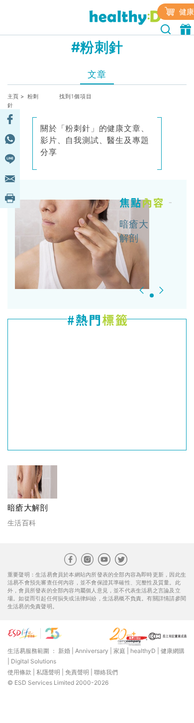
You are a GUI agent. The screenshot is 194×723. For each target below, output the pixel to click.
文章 (97, 74)
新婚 (64, 650)
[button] (143, 290)
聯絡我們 (106, 672)
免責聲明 (77, 672)
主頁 (13, 96)
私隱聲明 (48, 672)
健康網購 (173, 650)
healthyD (143, 650)
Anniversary (91, 650)
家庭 (119, 650)
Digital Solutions (33, 661)
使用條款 (19, 672)
